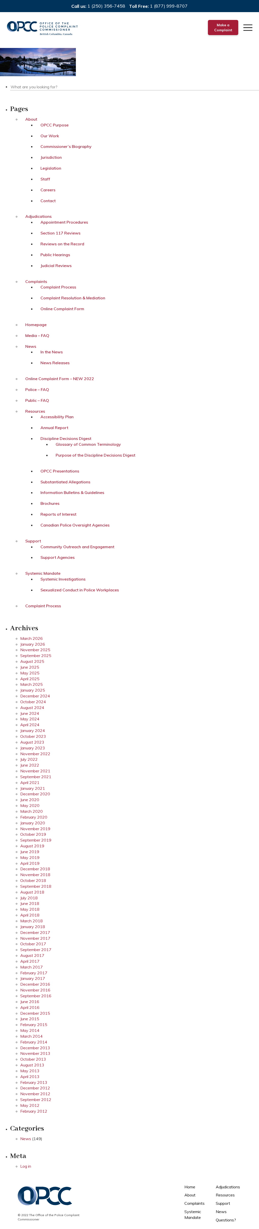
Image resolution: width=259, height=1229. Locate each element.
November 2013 (35, 1053)
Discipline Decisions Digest (65, 438)
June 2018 (29, 903)
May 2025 (29, 672)
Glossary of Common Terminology (88, 444)
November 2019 (35, 828)
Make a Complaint (223, 27)
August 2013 (32, 1064)
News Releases (55, 362)
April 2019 (29, 863)
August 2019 (32, 845)
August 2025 (32, 661)
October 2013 (33, 1059)
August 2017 (32, 955)
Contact (48, 200)
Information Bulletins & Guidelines (72, 492)
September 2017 (35, 949)
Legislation (50, 168)
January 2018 (32, 926)
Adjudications (38, 216)
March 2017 (31, 967)
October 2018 (33, 880)
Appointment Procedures (64, 222)
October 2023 (33, 736)
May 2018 (29, 909)
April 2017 (29, 961)
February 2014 (33, 1041)
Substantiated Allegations (65, 481)
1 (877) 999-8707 (169, 6)
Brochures (49, 503)
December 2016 (35, 984)
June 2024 (29, 713)
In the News (51, 351)
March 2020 (31, 811)
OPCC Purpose (54, 124)
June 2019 (29, 851)
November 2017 (35, 938)
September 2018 (35, 886)
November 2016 (35, 989)
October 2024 (33, 701)
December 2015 (35, 1013)
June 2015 (29, 1018)
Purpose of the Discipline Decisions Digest (95, 455)
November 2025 (35, 649)
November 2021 (35, 770)
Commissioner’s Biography (66, 146)
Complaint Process (58, 287)
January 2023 (32, 747)
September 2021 (35, 776)
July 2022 (29, 759)
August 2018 (32, 892)
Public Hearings (55, 254)
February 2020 (33, 817)
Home (189, 1186)
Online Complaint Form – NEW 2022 (59, 378)
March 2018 (31, 920)
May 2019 (29, 857)
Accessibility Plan (57, 416)
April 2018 (29, 915)
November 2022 (35, 753)
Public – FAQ (37, 400)
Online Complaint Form (62, 308)
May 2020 (29, 805)
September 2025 (35, 655)
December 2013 (35, 1047)
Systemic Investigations (62, 579)
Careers (47, 189)
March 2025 (31, 684)
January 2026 (32, 644)
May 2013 (29, 1070)
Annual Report (54, 427)
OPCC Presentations (59, 471)
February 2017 (33, 972)
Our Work (49, 135)
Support (33, 540)
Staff (45, 178)
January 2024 (32, 730)
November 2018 (35, 874)
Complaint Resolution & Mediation (72, 297)
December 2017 (35, 932)
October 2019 (33, 834)
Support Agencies (57, 557)
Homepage (36, 324)
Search (255, 86)
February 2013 (33, 1082)
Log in (25, 1166)
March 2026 (31, 638)
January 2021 (32, 788)
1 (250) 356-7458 (106, 6)
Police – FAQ (37, 389)
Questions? (226, 1219)
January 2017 (32, 978)
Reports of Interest (58, 514)
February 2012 (33, 1111)
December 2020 (35, 793)
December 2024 (35, 695)
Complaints (36, 281)
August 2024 (32, 707)
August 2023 (32, 742)
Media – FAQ (37, 335)
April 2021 (29, 782)
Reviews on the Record (62, 243)
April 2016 (29, 1007)
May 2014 (29, 1030)
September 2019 (35, 840)
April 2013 (29, 1076)
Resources (35, 411)
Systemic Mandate (42, 573)
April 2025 (29, 678)
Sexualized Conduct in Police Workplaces (79, 589)
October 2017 (33, 943)
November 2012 (35, 1093)
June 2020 (29, 799)
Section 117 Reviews (60, 233)
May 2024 (29, 718)
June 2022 (29, 765)
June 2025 (29, 667)
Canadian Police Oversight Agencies (75, 525)
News (30, 346)
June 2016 (29, 1001)
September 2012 (35, 1099)
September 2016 (35, 995)
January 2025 (32, 690)
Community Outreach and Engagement (77, 546)
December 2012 (35, 1087)
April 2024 (29, 724)
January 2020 (32, 822)
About (31, 119)
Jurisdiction (51, 157)
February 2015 (33, 1024)
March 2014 (31, 1036)
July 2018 (29, 897)
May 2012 (29, 1105)
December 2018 (35, 868)
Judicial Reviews (56, 265)
